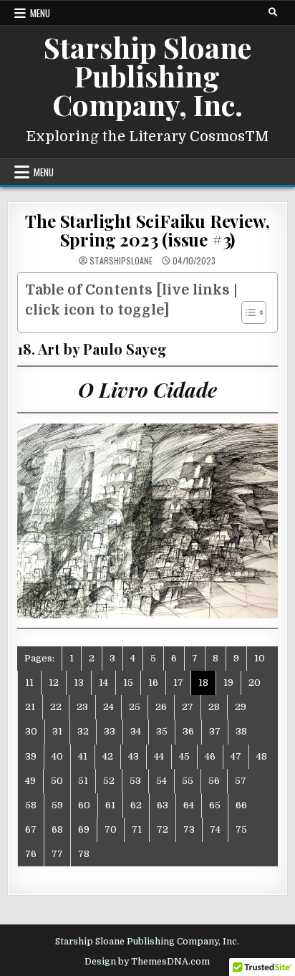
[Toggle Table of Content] (247, 312)
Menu (40, 13)
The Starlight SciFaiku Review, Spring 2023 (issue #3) (147, 230)
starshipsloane (121, 261)
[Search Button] (273, 12)
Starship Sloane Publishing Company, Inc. (147, 75)
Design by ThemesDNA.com (147, 962)
